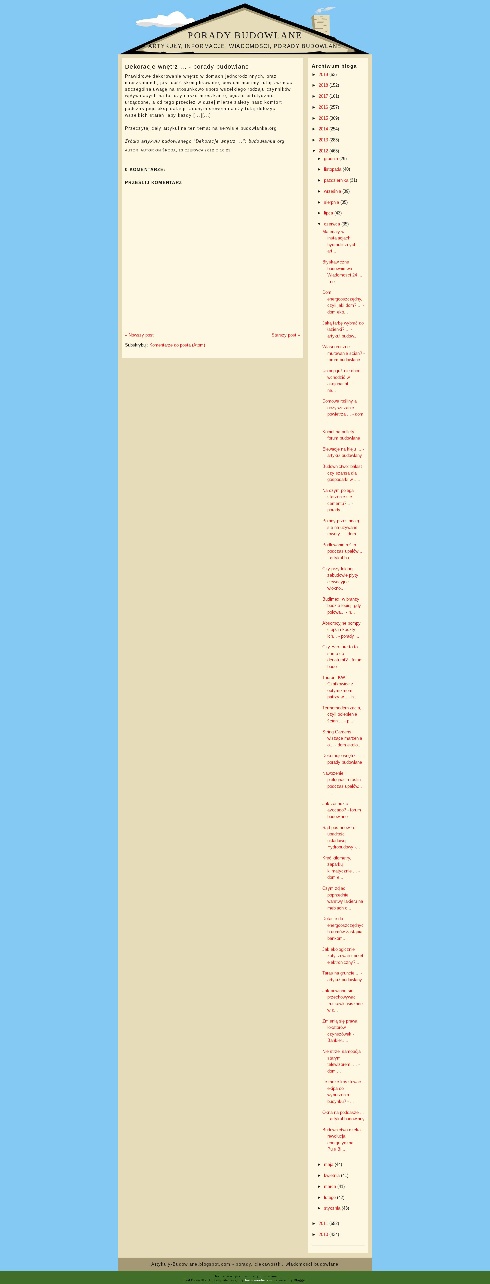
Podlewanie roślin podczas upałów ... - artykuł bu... (343, 551)
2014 (324, 128)
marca (330, 1186)
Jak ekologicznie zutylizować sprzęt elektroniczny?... (342, 956)
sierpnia (332, 202)
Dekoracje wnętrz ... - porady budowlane (187, 66)
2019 (324, 74)
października (337, 180)
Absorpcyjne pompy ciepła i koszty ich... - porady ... (341, 630)
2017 (324, 96)
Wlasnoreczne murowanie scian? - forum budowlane (343, 353)
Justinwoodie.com (258, 1280)
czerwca (332, 223)
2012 (324, 150)
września (333, 191)
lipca (329, 212)
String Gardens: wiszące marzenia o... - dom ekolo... (342, 738)
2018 (324, 85)
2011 (324, 1223)
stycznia (333, 1208)
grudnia (331, 158)
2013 (324, 139)
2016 (324, 107)
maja (329, 1164)
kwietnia (332, 1175)
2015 (324, 118)
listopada (333, 169)
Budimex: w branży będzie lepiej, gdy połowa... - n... (341, 606)
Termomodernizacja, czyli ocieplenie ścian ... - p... (341, 714)
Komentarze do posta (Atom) (177, 345)
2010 (324, 1234)
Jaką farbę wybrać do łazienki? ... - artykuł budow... (343, 329)
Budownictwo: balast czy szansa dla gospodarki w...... (342, 473)
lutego (330, 1197)
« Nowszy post (139, 335)
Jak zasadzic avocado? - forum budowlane (341, 810)
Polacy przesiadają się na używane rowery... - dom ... (341, 527)
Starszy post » (286, 335)
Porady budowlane (245, 35)
